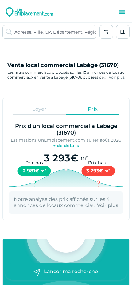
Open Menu (122, 12)
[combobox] (55, 31)
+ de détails (66, 145)
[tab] (39, 109)
